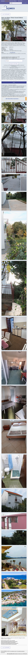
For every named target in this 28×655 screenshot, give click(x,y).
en (20, 1)
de (18, 1)
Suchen (2, 1)
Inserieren (7, 1)
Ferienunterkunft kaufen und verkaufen (8, 642)
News (15, 1)
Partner (11, 1)
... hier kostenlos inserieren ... (12, 99)
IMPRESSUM (25, 653)
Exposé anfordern (14, 64)
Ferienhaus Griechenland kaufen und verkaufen (9, 643)
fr (21, 1)
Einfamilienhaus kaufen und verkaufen (8, 640)
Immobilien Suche (13, 651)
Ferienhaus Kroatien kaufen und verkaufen (9, 644)
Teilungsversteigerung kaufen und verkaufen (9, 641)
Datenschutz (20, 653)
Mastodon (16, 653)
